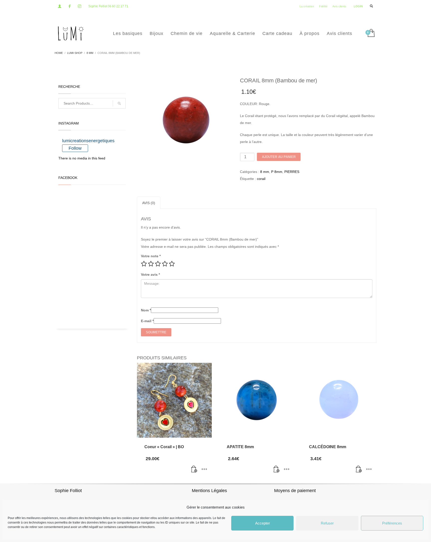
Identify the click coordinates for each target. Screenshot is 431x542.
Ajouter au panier (279, 157)
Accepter (262, 523)
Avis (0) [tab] (148, 203)
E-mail (147, 321)
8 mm (264, 172)
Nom (146, 310)
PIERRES (291, 172)
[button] (194, 469)
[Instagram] (79, 6)
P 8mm (276, 172)
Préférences (392, 523)
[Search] (119, 103)
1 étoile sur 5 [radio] (144, 264)
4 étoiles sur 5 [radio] (165, 264)
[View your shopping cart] (370, 33)
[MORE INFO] (204, 469)
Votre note (151, 256)
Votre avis (150, 274)
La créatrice (307, 6)
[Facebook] (69, 6)
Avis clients (339, 6)
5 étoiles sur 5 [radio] (172, 264)
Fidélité (323, 6)
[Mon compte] (59, 6)
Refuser (327, 523)
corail (261, 179)
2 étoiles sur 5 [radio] (151, 264)
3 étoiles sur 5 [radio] (158, 264)
